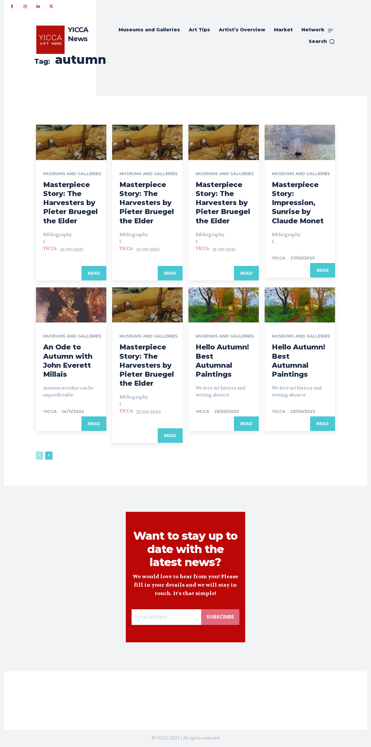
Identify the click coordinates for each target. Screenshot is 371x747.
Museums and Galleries (72, 174)
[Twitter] (51, 6)
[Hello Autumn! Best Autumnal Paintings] (223, 305)
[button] (322, 41)
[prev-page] (39, 456)
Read (94, 273)
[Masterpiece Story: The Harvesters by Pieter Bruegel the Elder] (71, 142)
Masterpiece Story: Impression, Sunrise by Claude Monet (298, 202)
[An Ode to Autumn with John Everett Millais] (71, 305)
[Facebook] (12, 6)
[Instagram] (25, 6)
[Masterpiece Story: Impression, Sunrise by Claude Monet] (300, 142)
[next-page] (48, 456)
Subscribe (220, 617)
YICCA (50, 248)
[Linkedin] (38, 6)
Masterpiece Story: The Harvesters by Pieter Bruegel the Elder (70, 202)
